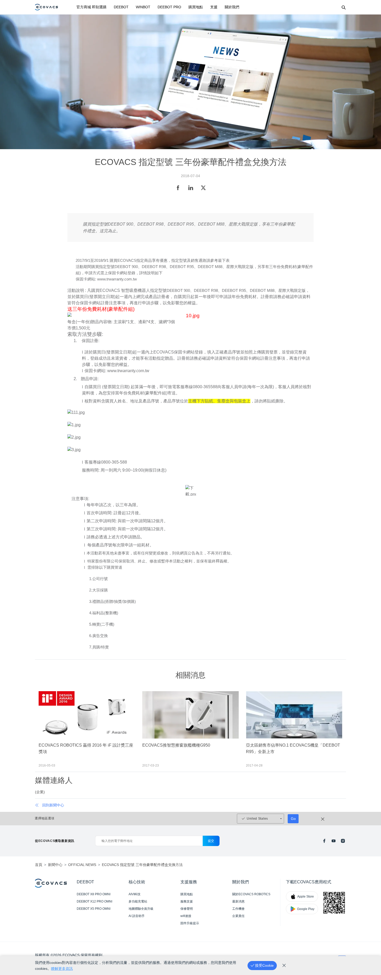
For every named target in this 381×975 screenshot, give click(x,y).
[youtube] (333, 841)
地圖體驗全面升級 (141, 909)
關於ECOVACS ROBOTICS (251, 894)
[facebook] (324, 841)
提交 (211, 841)
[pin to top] (370, 903)
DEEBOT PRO (169, 7)
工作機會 (238, 909)
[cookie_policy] (284, 965)
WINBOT (143, 7)
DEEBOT (121, 7)
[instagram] (343, 841)
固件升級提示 (189, 923)
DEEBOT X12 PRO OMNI (94, 901)
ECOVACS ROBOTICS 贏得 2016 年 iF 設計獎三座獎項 (86, 748)
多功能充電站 (138, 901)
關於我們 (232, 7)
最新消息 (238, 901)
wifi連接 (185, 916)
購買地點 (195, 7)
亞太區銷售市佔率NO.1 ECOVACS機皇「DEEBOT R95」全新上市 (293, 748)
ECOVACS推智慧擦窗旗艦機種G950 (176, 745)
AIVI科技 (134, 894)
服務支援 (186, 901)
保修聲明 (186, 909)
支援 (213, 7)
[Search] (343, 7)
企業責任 (238, 916)
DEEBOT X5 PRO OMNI (93, 909)
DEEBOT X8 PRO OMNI (93, 894)
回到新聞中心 (53, 805)
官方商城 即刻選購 (91, 7)
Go (293, 819)
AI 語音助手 (137, 916)
